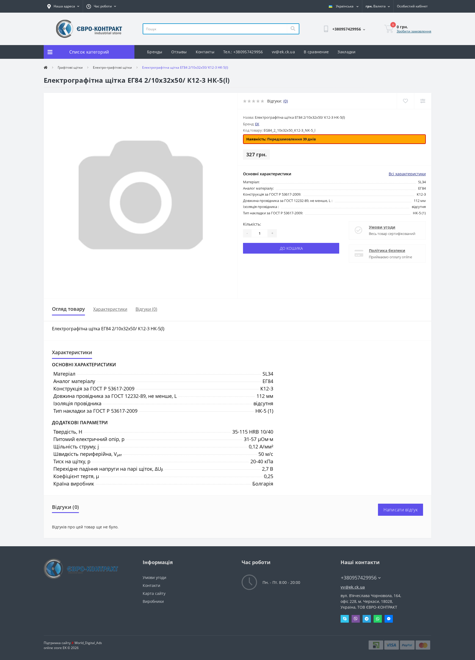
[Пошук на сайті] (293, 29)
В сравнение (316, 51)
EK (257, 123)
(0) (285, 101)
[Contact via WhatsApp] (378, 619)
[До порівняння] (422, 101)
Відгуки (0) (146, 309)
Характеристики (110, 309)
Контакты (205, 51)
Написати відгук (400, 510)
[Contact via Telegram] (367, 619)
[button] (63, 6)
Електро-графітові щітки (112, 67)
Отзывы (179, 51)
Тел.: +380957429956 (243, 51)
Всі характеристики (407, 173)
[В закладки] (405, 101)
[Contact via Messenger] (389, 619)
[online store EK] (89, 28)
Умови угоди (382, 227)
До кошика (291, 248)
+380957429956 (323, 43)
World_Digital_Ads (86, 642)
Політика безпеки (387, 250)
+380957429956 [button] (359, 578)
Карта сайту (154, 593)
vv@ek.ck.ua (283, 51)
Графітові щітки (70, 67)
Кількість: (252, 224)
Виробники (153, 601)
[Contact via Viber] (356, 619)
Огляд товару (68, 309)
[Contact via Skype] (345, 619)
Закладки (346, 51)
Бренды (154, 51)
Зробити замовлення (414, 31)
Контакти (151, 585)
